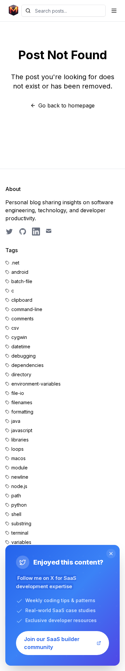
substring (21, 523)
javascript (21, 430)
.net (15, 262)
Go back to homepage (66, 105)
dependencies (27, 365)
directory (21, 374)
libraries (20, 439)
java (15, 421)
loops (17, 449)
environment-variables (36, 384)
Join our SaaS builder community (52, 643)
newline (19, 477)
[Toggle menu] (114, 11)
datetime (20, 346)
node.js (19, 486)
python (19, 505)
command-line (26, 309)
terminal (19, 533)
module (19, 467)
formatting (22, 412)
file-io (17, 393)
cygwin (19, 337)
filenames (21, 402)
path (16, 495)
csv (15, 328)
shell (16, 514)
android (19, 272)
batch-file (21, 281)
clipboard (21, 300)
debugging (23, 356)
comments (22, 318)
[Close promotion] (111, 553)
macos (18, 458)
